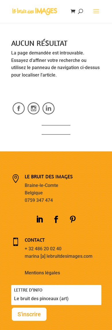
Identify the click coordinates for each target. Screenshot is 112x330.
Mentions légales (42, 273)
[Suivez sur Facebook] (56, 219)
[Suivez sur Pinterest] (72, 219)
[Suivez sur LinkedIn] (39, 219)
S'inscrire (29, 314)
